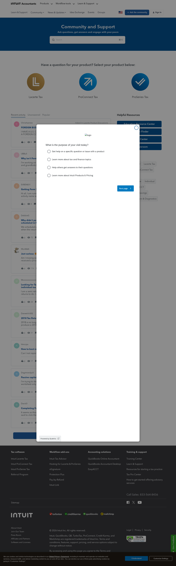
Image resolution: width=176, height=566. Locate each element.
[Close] (136, 128)
